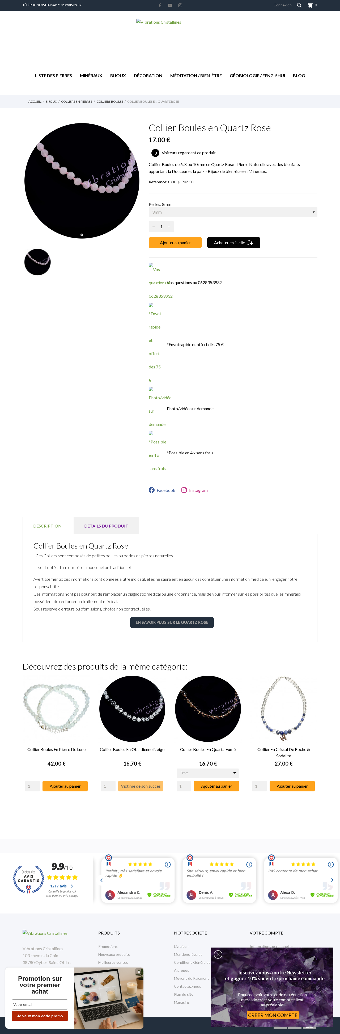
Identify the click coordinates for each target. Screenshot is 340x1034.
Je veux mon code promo (40, 1016)
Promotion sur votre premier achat (40, 985)
